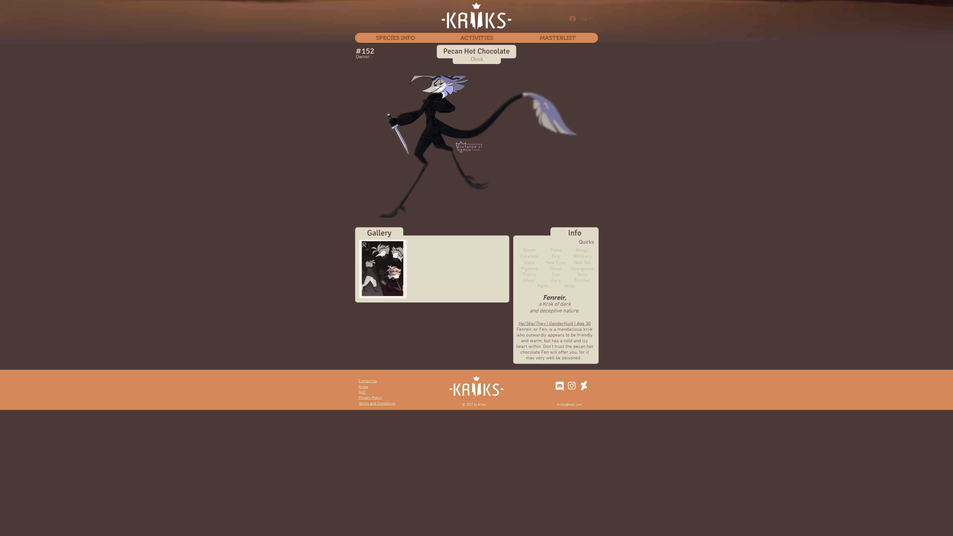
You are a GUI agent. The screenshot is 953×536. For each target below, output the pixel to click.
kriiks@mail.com (569, 405)
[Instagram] (572, 385)
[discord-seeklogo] (559, 385)
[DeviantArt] (584, 385)
